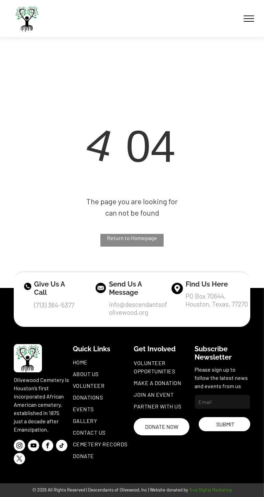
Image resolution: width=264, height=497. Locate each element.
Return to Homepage (132, 238)
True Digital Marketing (210, 490)
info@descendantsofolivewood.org (138, 308)
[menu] (249, 19)
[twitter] (19, 459)
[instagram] (19, 446)
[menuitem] (102, 362)
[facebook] (47, 446)
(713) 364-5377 (54, 305)
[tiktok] (61, 446)
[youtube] (33, 446)
